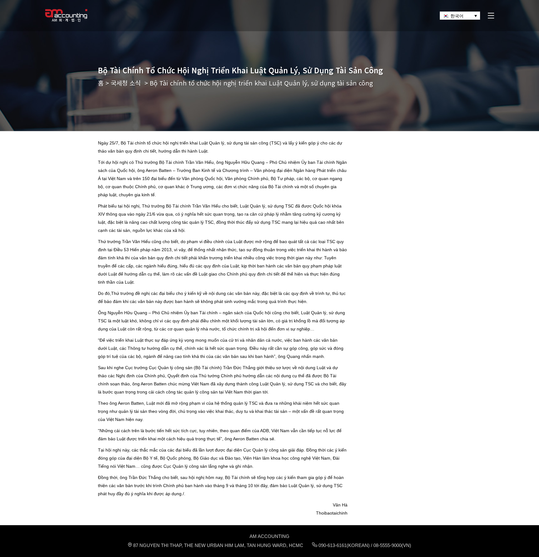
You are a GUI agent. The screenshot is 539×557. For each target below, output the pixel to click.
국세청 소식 (126, 82)
